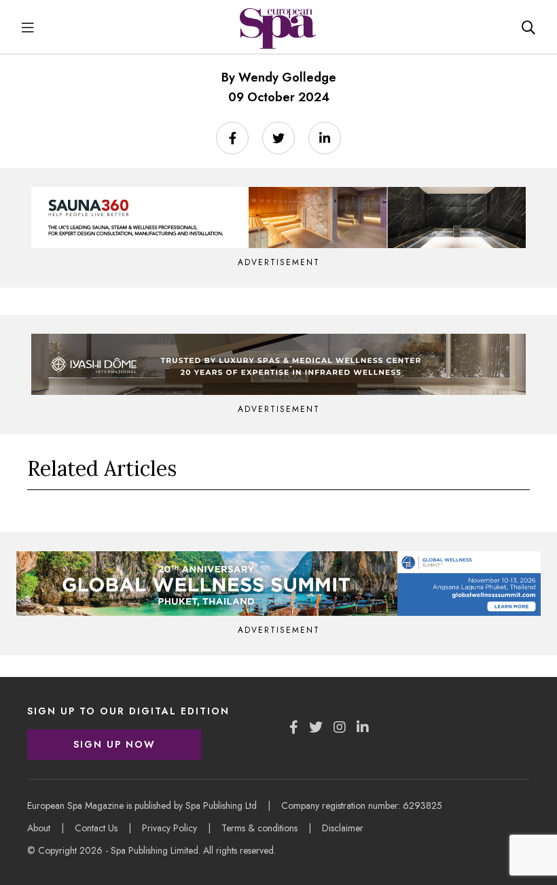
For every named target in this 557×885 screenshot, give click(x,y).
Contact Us (96, 828)
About (38, 828)
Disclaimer (342, 828)
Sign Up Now (114, 744)
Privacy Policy (169, 828)
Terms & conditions (259, 828)
